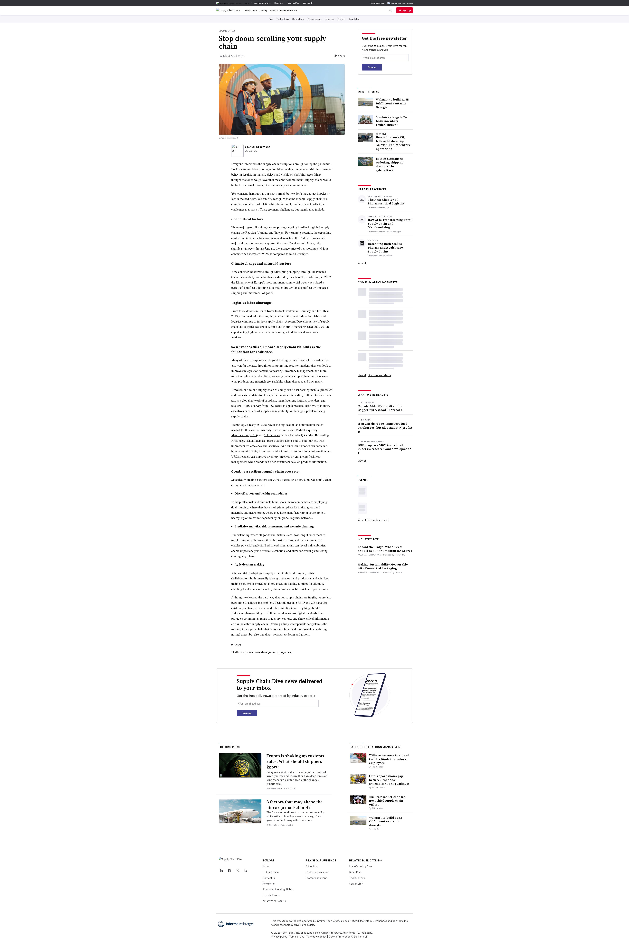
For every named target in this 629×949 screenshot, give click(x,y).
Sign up (406, 10)
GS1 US (253, 150)
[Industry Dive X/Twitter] (237, 870)
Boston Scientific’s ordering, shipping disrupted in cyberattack (389, 164)
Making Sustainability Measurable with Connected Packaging (383, 566)
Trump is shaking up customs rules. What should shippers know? (295, 761)
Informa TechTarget (328, 920)
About (265, 866)
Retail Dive (278, 3)
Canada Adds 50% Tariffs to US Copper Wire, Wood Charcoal (380, 408)
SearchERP (307, 3)
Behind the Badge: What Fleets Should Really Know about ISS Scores (385, 549)
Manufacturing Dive (262, 3)
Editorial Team (270, 872)
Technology (282, 19)
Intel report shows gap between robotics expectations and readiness (389, 780)
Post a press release (379, 375)
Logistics (329, 19)
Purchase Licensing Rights (277, 889)
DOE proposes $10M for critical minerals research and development (384, 447)
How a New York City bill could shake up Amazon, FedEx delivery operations (393, 143)
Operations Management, (262, 652)
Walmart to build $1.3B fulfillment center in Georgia (392, 103)
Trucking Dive (293, 3)
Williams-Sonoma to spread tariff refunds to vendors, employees (389, 759)
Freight (341, 19)
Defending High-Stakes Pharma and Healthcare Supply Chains (385, 247)
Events (274, 10)
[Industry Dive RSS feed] (245, 870)
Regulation (354, 19)
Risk (271, 19)
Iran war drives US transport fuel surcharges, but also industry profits (385, 425)
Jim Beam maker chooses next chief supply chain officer (387, 801)
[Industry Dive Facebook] (229, 870)
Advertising (312, 866)
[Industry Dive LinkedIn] (221, 870)
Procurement (315, 19)
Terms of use (296, 936)
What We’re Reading (274, 900)
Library (263, 10)
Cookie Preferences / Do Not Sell (348, 936)
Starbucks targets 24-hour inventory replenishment (391, 121)
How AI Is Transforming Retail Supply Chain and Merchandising (390, 223)
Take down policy (316, 936)
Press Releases (288, 10)
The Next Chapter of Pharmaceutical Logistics (386, 201)
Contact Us (268, 877)
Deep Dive (251, 10)
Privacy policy (279, 936)
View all (362, 263)
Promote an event (378, 520)
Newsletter (268, 883)
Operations (298, 19)
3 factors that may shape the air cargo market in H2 (295, 804)
